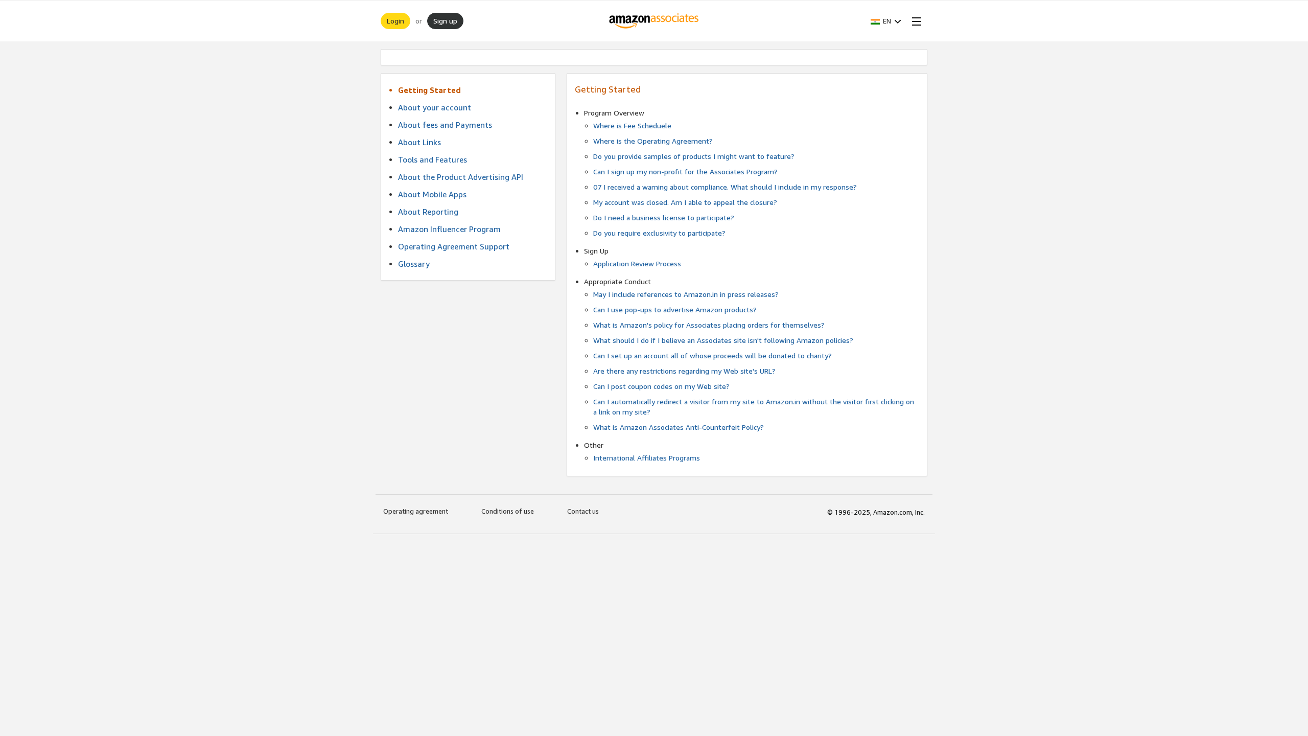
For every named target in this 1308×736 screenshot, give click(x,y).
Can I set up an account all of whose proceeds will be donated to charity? (712, 355)
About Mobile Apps (432, 194)
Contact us (583, 511)
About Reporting (428, 211)
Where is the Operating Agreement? (653, 140)
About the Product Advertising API (460, 176)
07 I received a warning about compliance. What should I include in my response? (725, 186)
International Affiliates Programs (646, 457)
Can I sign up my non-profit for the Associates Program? (685, 171)
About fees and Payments (445, 124)
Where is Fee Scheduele (632, 125)
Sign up (445, 20)
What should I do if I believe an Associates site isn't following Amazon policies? (723, 340)
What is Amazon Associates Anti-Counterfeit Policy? (678, 427)
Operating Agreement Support (453, 246)
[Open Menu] (914, 21)
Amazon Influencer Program (449, 229)
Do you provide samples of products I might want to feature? (694, 156)
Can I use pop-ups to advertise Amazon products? (675, 309)
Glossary (414, 263)
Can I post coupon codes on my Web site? (661, 386)
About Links (419, 142)
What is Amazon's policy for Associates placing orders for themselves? (709, 324)
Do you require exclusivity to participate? (659, 232)
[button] (886, 21)
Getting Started (429, 90)
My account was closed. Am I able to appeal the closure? (685, 202)
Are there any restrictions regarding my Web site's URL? (684, 370)
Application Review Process (637, 263)
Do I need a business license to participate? (663, 217)
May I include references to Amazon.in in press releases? (686, 294)
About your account (434, 107)
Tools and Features (432, 159)
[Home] (654, 21)
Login (395, 20)
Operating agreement (415, 511)
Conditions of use (507, 511)
